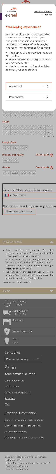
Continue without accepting (43, 12)
